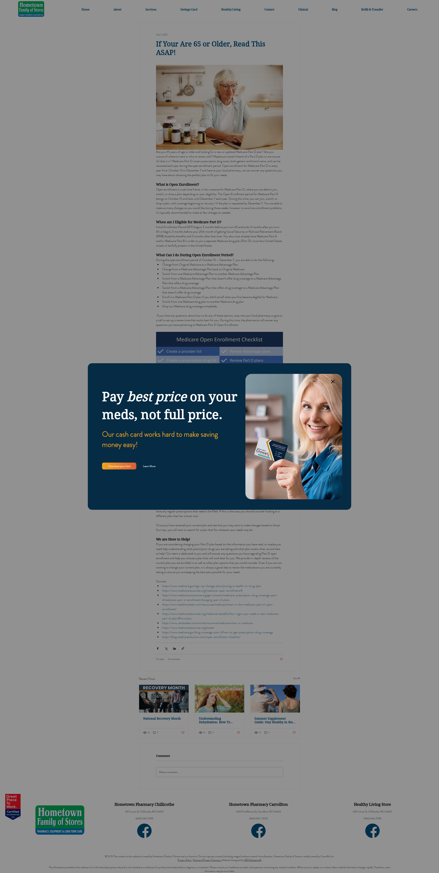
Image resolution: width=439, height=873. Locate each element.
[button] (333, 382)
